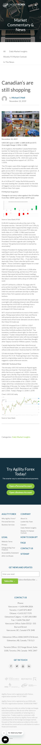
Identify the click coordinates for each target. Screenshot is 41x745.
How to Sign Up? (29, 537)
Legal (5, 537)
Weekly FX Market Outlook (15, 56)
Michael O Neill (18, 97)
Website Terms (7, 542)
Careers (23, 525)
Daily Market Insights (18, 51)
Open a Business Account (20, 492)
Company (26, 514)
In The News (8, 62)
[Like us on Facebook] (11, 666)
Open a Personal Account (20, 486)
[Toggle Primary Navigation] (35, 5)
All (4, 51)
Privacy (4, 545)
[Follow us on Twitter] (17, 666)
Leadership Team (27, 522)
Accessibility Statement (10, 553)
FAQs (23, 543)
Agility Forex (9, 514)
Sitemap (25, 554)
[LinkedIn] (29, 666)
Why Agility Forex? (9, 518)
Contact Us (27, 548)
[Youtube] (23, 666)
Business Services (8, 525)
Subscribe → (9, 581)
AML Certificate (7, 556)
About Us (24, 518)
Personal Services (8, 522)
